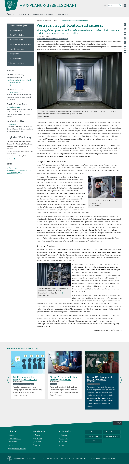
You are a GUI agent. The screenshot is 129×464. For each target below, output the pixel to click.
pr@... (11, 85)
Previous (8, 380)
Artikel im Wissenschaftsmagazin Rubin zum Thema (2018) (19, 170)
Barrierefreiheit (81, 458)
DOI (17, 159)
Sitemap (46, 458)
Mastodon (38, 438)
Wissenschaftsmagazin (18, 26)
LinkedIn (38, 442)
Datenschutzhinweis (67, 458)
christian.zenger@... (15, 107)
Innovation (63, 14)
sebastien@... (13, 124)
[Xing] (124, 42)
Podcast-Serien (16, 59)
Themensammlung (112, 436)
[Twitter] (124, 38)
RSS (94, 441)
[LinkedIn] (124, 29)
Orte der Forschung (17, 49)
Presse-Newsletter (17, 63)
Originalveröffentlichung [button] (19, 137)
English (103, 5)
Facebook (64, 435)
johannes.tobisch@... (15, 92)
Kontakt (93, 432)
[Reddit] (124, 33)
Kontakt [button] (11, 70)
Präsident (11, 435)
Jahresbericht (12, 442)
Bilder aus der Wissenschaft (20, 44)
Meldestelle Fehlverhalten (17, 449)
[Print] (124, 51)
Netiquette (62, 445)
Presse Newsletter (111, 432)
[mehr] (61, 293)
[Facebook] (124, 24)
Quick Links (13, 431)
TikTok (37, 445)
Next (120, 380)
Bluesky (38, 435)
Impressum (54, 458)
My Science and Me (17, 40)
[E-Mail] (124, 47)
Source (11, 159)
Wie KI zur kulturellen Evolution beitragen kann (25, 378)
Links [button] (9, 164)
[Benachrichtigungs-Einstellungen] (125, 5)
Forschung (24, 14)
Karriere (50, 14)
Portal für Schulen (17, 35)
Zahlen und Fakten (14, 438)
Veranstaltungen (16, 30)
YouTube (64, 442)
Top (119, 423)
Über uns (11, 14)
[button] (120, 107)
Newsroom (38, 14)
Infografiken (14, 54)
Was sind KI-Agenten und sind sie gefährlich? (99, 378)
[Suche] (120, 5)
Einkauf (10, 445)
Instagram (64, 438)
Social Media (39, 431)
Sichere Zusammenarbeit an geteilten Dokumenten (63, 378)
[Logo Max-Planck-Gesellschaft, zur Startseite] (40, 7)
